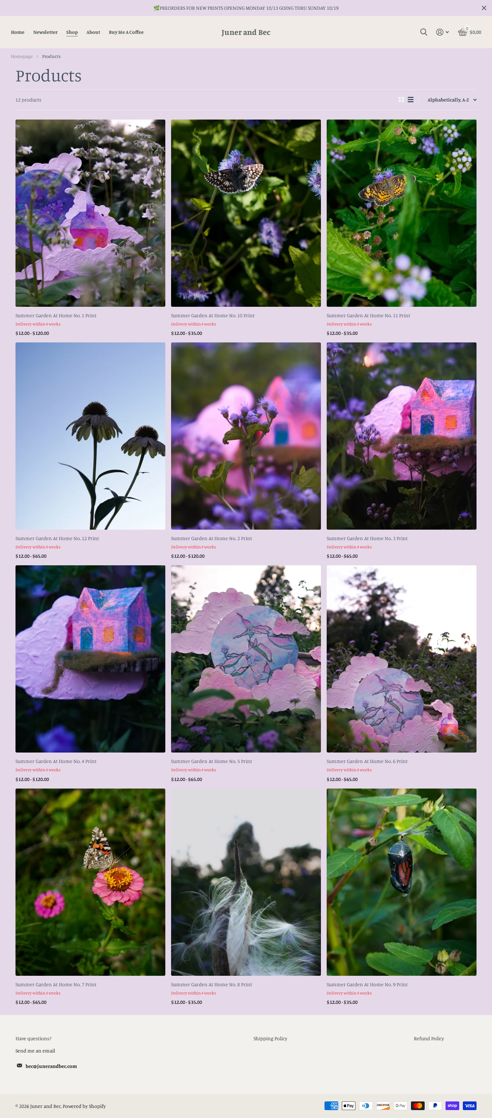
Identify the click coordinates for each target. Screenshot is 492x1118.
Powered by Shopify (84, 1106)
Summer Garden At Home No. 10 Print (213, 315)
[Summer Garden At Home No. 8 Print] (246, 882)
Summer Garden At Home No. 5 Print (211, 761)
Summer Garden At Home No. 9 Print (367, 984)
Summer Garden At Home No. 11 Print (368, 315)
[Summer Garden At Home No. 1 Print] (90, 213)
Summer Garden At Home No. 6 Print (367, 761)
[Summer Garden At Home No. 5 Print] (246, 659)
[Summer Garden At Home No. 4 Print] (90, 659)
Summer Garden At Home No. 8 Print (211, 984)
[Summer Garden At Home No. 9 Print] (402, 882)
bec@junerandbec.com (51, 1066)
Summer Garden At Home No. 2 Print (211, 538)
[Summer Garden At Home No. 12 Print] (90, 436)
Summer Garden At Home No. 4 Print (56, 761)
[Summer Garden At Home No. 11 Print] (402, 213)
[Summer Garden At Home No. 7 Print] (90, 882)
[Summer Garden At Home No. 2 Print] (246, 436)
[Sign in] (442, 32)
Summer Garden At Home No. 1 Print (56, 315)
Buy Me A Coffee (126, 32)
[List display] (410, 99)
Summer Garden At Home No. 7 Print (56, 984)
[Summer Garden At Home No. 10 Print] (246, 213)
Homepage (22, 56)
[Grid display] (401, 99)
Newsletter (45, 32)
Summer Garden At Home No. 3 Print (367, 538)
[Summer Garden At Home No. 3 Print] (402, 436)
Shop (72, 32)
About (93, 32)
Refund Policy (429, 1038)
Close (484, 8)
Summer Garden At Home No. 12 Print (57, 538)
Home (17, 32)
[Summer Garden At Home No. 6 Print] (402, 659)
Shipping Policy (270, 1038)
